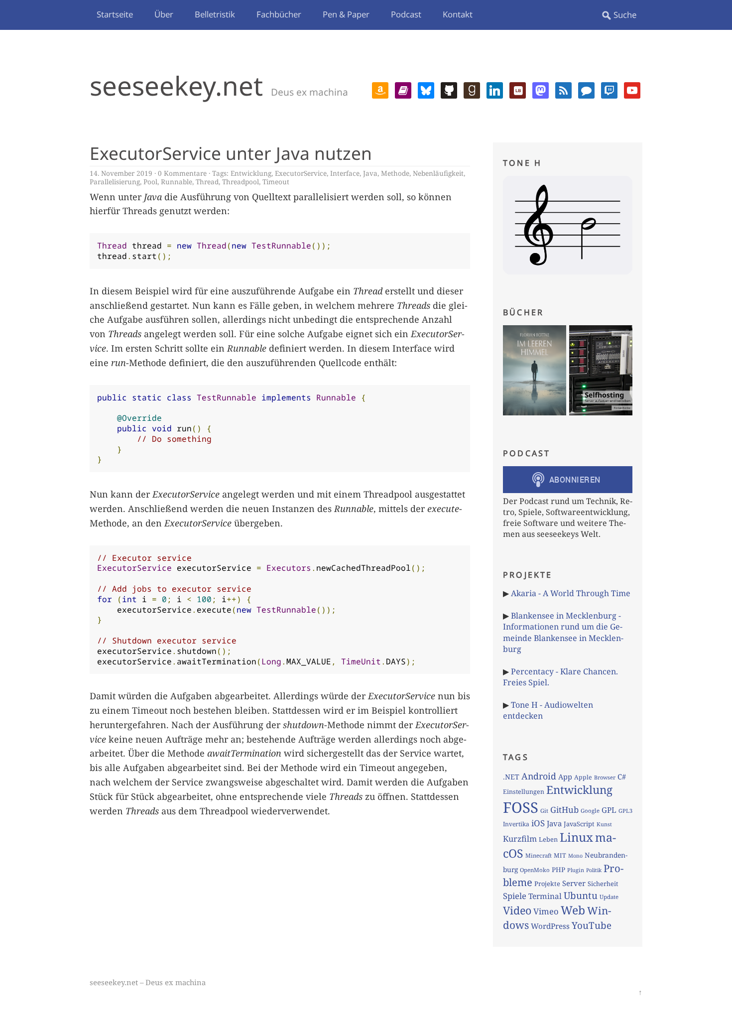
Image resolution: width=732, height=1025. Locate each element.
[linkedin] (495, 89)
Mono (575, 855)
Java (370, 173)
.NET (511, 776)
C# (621, 776)
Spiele (514, 895)
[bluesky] (426, 89)
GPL (609, 810)
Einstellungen (523, 791)
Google (590, 810)
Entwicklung (251, 173)
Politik (594, 870)
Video (517, 910)
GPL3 (625, 810)
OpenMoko (535, 870)
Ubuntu (581, 895)
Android (538, 776)
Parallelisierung (115, 181)
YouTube (591, 925)
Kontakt (458, 14)
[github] (449, 89)
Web (573, 910)
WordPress (550, 926)
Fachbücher (278, 14)
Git (544, 810)
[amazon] (380, 89)
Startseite (115, 14)
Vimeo (546, 911)
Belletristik (215, 14)
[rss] (563, 89)
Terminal (545, 896)
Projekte (547, 883)
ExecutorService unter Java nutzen (231, 153)
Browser (604, 777)
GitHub (564, 809)
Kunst (604, 824)
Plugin (575, 870)
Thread (207, 181)
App (565, 776)
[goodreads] (472, 89)
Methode (395, 173)
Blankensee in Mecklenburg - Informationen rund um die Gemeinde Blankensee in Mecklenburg (563, 632)
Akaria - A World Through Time (570, 593)
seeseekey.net (176, 85)
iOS (538, 823)
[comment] (586, 89)
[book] (403, 89)
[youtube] (632, 89)
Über (163, 14)
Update (609, 896)
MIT (560, 855)
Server (574, 883)
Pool (150, 181)
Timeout (275, 181)
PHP (558, 869)
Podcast (406, 14)
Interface (345, 173)
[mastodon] (540, 89)
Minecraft (538, 855)
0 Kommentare (182, 173)
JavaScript (579, 823)
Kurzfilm (520, 838)
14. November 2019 (121, 173)
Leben (548, 839)
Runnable (176, 181)
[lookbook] (517, 89)
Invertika (516, 824)
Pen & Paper (346, 14)
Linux (576, 837)
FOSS (520, 807)
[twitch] (609, 89)
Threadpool (240, 181)
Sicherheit (603, 883)
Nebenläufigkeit (438, 173)
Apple (583, 777)
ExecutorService (301, 173)
